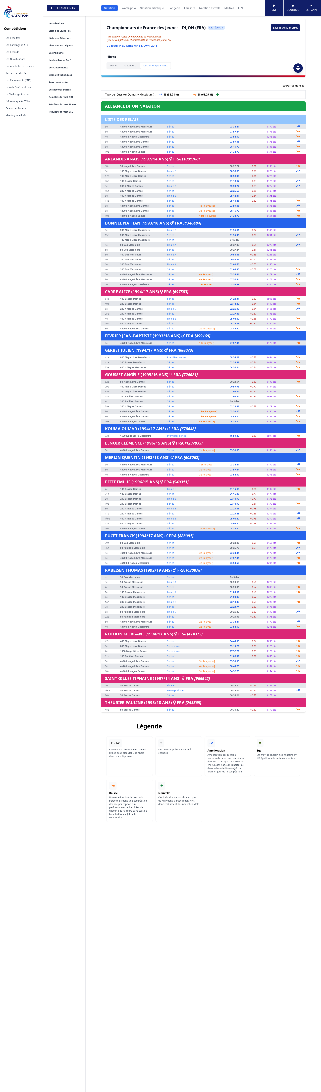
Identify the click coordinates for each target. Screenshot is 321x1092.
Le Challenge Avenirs (17, 94)
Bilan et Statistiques (60, 74)
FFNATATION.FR (65, 8)
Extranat (311, 9)
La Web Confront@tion (18, 87)
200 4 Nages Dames (131, 186)
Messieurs (130, 65)
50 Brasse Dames (130, 685)
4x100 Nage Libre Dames (134, 141)
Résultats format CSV (61, 111)
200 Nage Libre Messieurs (135, 230)
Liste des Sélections (60, 38)
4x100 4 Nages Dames (132, 151)
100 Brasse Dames (130, 181)
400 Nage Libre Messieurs (135, 239)
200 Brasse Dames (130, 303)
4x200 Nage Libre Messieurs (136, 131)
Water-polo (129, 8)
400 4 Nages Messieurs (133, 367)
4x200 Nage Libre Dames (134, 146)
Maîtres (229, 8)
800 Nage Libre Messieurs (135, 357)
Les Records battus (60, 89)
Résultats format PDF (61, 97)
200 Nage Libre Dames (133, 391)
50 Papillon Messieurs (132, 547)
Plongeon (174, 8)
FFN (240, 8)
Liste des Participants (61, 45)
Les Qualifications (15, 59)
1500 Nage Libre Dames (133, 651)
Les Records (12, 52)
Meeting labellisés (16, 115)
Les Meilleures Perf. (60, 60)
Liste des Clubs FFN (60, 30)
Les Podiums (56, 52)
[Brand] (21, 12)
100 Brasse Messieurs (132, 592)
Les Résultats (13, 37)
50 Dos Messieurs (130, 244)
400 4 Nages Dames (131, 195)
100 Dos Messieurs (130, 254)
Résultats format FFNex (62, 104)
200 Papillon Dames (131, 401)
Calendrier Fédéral (16, 108)
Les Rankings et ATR (17, 45)
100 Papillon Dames (131, 396)
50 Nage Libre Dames (132, 166)
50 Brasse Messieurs (131, 582)
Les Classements (58, 67)
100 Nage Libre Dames (133, 171)
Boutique (293, 9)
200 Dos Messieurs (130, 264)
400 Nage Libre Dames (133, 641)
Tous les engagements (155, 65)
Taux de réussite (58, 82)
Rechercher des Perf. (17, 73)
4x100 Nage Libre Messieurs (136, 126)
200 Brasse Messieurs (132, 362)
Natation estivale (209, 8)
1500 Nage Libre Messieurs (135, 435)
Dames (114, 65)
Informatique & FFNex (18, 101)
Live (274, 9)
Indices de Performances (20, 66)
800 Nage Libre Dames (133, 646)
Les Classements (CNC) (18, 80)
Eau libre (189, 8)
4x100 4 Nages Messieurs (134, 136)
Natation (109, 8)
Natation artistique (152, 8)
